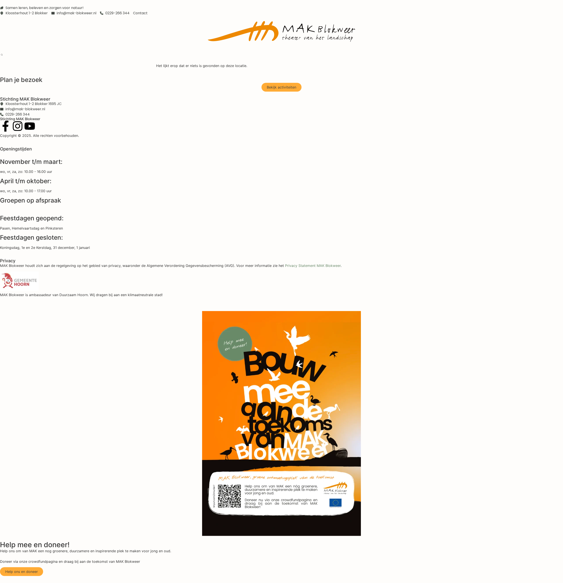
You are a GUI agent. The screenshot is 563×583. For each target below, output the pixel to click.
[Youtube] (29, 126)
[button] (2, 55)
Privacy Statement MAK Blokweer (313, 265)
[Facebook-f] (5, 126)
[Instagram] (17, 126)
